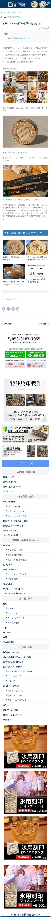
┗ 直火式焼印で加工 (14, 555)
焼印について (8, 477)
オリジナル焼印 (9, 501)
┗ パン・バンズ (12, 613)
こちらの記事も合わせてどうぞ (18, 38)
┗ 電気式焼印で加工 (14, 550)
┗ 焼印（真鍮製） (13, 506)
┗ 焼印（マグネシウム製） (17, 516)
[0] (46, 3)
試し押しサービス (10, 710)
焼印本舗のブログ (14, 12)
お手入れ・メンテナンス (13, 666)
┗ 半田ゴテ (10, 681)
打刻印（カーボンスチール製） (16, 521)
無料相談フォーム (10, 68)
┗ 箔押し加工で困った (15, 695)
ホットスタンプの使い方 (13, 588)
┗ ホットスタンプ (13, 676)
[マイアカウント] (41, 4)
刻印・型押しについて (12, 486)
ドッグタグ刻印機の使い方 (14, 593)
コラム (6, 705)
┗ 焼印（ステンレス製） (16, 511)
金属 (5, 637)
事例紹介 (7, 719)
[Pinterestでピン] (8, 309)
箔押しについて (9, 482)
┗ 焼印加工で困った (14, 690)
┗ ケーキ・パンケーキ (15, 618)
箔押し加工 (7, 564)
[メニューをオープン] (3, 4)
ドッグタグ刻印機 (10, 535)
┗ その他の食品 (12, 623)
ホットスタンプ (9, 530)
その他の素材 (8, 642)
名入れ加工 (7, 584)
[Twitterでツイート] (13, 309)
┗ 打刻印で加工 (12, 579)
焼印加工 (7, 545)
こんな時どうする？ (11, 686)
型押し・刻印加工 (10, 569)
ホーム (3, 12)
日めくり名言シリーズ (12, 715)
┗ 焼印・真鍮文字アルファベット (20, 671)
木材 (5, 627)
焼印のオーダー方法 (11, 652)
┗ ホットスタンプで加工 (16, 560)
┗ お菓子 (9, 608)
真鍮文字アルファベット (13, 525)
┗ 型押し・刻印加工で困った (18, 700)
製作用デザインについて (13, 662)
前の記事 (8, 323)
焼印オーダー (12, 299)
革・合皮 (7, 632)
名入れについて (9, 491)
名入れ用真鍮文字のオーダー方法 (17, 657)
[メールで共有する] (17, 309)
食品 (5, 603)
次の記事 (43, 323)
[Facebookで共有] (3, 309)
